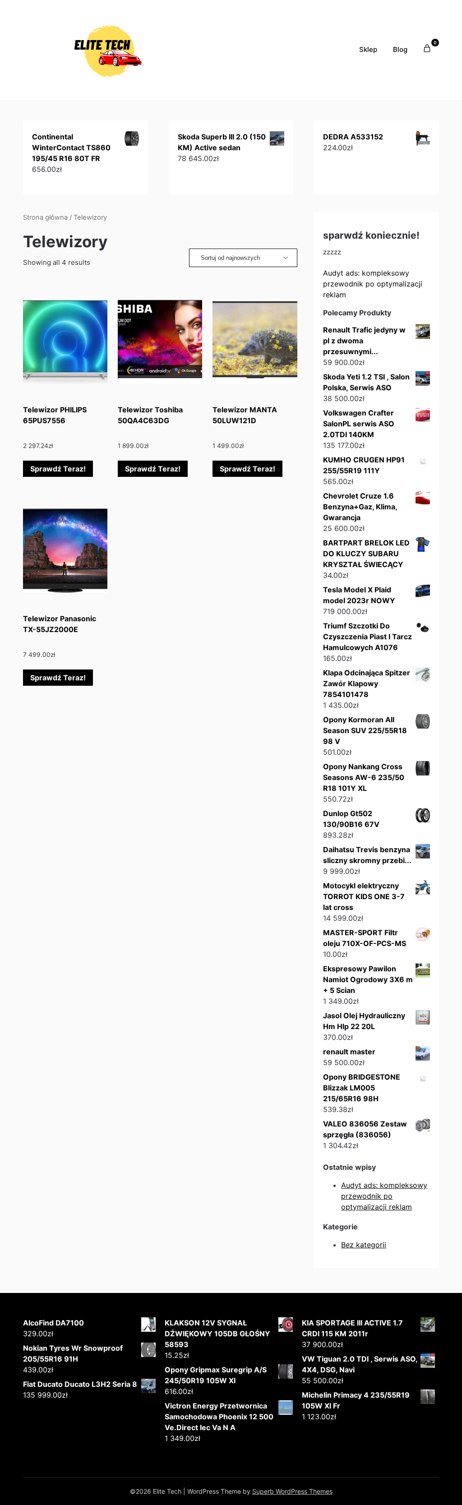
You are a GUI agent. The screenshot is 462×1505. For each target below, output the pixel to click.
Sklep (368, 49)
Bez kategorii (363, 1244)
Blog (400, 49)
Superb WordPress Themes (292, 1491)
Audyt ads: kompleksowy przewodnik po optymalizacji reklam (372, 283)
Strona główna (45, 217)
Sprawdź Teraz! (58, 468)
